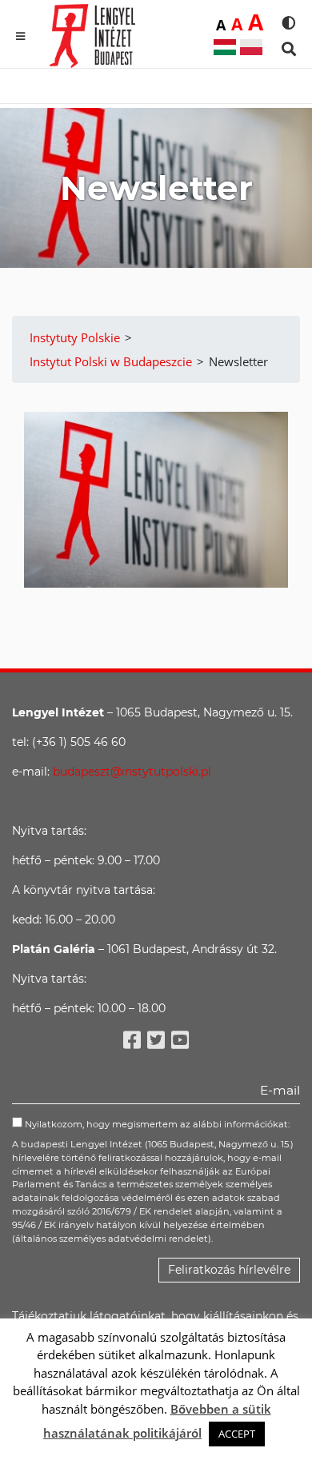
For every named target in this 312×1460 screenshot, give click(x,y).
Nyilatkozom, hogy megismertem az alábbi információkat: (156, 1124)
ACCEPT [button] (236, 1433)
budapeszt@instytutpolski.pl (132, 771)
